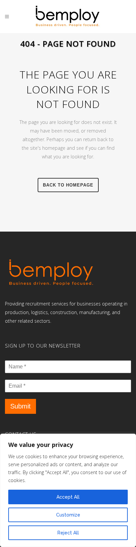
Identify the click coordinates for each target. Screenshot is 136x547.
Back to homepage (68, 185)
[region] (68, 490)
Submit (20, 406)
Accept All (68, 497)
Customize (68, 515)
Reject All (68, 532)
